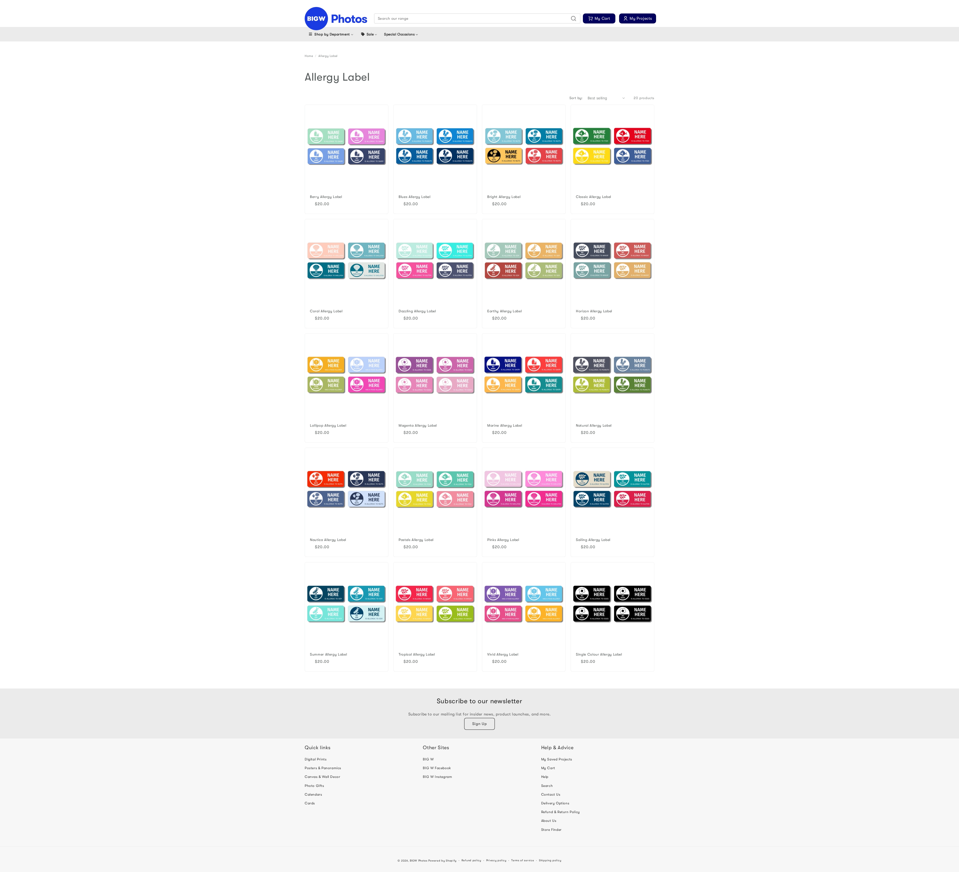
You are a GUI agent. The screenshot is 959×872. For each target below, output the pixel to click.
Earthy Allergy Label (504, 311)
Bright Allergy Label (503, 197)
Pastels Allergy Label (416, 540)
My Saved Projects (556, 759)
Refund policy (471, 860)
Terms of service (522, 860)
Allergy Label (328, 56)
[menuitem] (331, 34)
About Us (548, 821)
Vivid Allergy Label (502, 654)
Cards (310, 803)
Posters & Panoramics (323, 768)
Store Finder (551, 830)
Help (544, 777)
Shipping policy (550, 860)
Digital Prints (315, 759)
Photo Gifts (314, 786)
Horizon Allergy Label (594, 311)
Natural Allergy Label (594, 425)
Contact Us (550, 794)
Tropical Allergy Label (417, 654)
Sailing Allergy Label (593, 540)
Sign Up (479, 723)
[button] (477, 18)
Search (547, 786)
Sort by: (576, 98)
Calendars (313, 794)
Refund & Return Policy (560, 812)
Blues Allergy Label (415, 197)
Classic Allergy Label (593, 197)
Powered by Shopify (442, 860)
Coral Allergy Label (326, 311)
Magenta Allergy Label (418, 425)
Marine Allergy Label (504, 425)
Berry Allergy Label (326, 197)
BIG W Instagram (437, 777)
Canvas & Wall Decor (322, 777)
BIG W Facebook (437, 768)
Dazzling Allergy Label (417, 311)
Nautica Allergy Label (328, 540)
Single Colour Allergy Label (599, 654)
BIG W (428, 759)
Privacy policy (496, 860)
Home (309, 56)
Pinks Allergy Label (503, 540)
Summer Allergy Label (328, 654)
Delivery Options (555, 803)
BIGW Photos (419, 860)
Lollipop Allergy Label (328, 425)
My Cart (548, 768)
